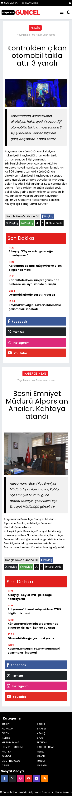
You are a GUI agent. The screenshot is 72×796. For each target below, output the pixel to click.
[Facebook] (4, 778)
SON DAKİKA (10, 2)
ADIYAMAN (7, 728)
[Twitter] (12, 778)
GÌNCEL (41, 756)
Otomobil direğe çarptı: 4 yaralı (32, 295)
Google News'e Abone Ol (22, 216)
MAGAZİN (42, 765)
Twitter (18, 332)
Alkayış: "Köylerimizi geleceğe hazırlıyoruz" (31, 253)
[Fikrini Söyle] (36, 778)
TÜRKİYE (6, 724)
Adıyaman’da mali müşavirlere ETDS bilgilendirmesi (35, 268)
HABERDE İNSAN (35, 373)
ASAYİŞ (35, 28)
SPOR (40, 737)
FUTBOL (41, 760)
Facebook (19, 322)
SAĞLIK (41, 724)
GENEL (40, 751)
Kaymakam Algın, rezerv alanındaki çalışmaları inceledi (35, 307)
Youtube (20, 353)
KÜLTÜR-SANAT (10, 742)
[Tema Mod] (68, 12)
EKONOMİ (42, 742)
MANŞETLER (31, 2)
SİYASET (41, 728)
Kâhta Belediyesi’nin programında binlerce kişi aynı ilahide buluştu (34, 282)
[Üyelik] (70, 2)
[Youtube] (28, 778)
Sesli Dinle (55, 223)
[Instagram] (20, 778)
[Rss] (44, 778)
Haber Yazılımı (63, 792)
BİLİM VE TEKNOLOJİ (12, 747)
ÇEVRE (5, 765)
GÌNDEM (6, 756)
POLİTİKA (6, 751)
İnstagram (20, 343)
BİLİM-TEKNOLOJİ (11, 760)
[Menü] (62, 12)
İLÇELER (6, 737)
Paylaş (48, 216)
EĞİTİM (5, 733)
